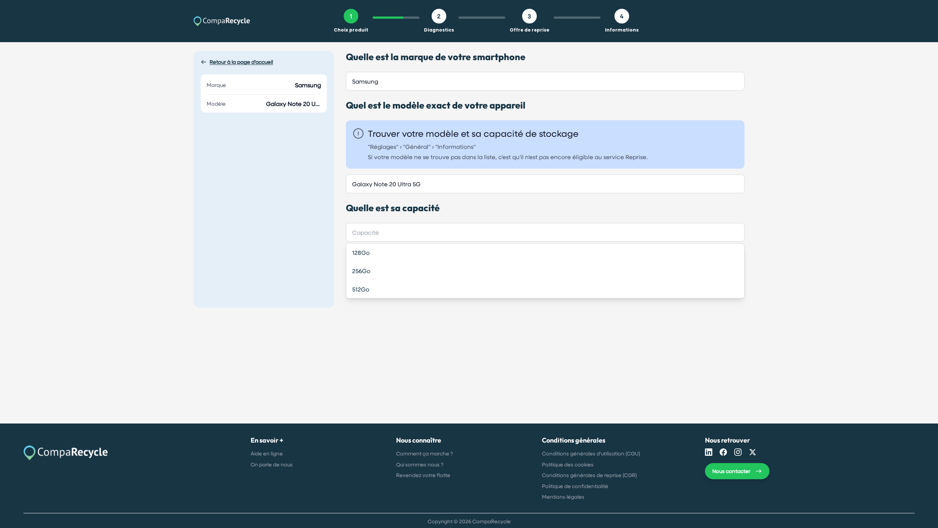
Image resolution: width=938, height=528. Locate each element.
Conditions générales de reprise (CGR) (589, 475)
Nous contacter (731, 470)
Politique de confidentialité (575, 486)
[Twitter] (752, 452)
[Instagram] (738, 452)
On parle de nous (272, 464)
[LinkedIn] (708, 452)
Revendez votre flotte (423, 475)
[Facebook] (723, 452)
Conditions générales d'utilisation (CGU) (591, 453)
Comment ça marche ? (424, 453)
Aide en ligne (267, 453)
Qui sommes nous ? (419, 464)
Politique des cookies (568, 464)
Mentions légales (563, 496)
